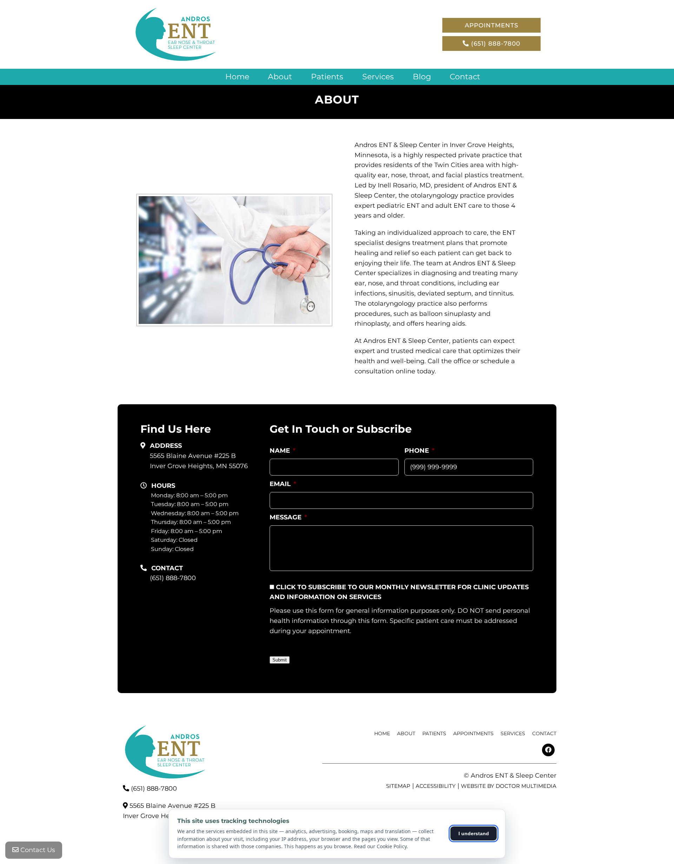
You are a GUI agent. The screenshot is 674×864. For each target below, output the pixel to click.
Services (378, 76)
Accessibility (436, 786)
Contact (465, 76)
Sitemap (398, 786)
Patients (327, 76)
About (280, 76)
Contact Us (37, 850)
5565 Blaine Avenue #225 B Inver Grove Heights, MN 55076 (199, 461)
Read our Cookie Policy (380, 846)
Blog (422, 76)
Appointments (491, 25)
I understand (473, 833)
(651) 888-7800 (494, 43)
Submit (279, 660)
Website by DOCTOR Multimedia (508, 786)
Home (237, 76)
